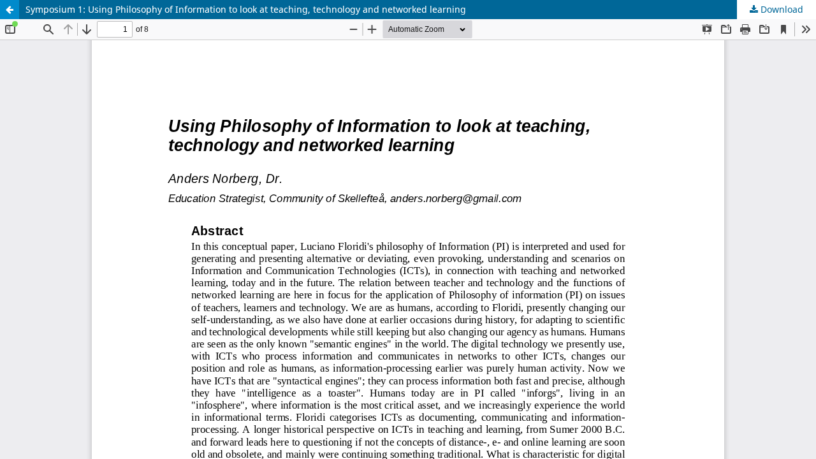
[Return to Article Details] (9, 9)
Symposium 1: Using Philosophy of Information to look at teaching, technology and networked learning (246, 9)
